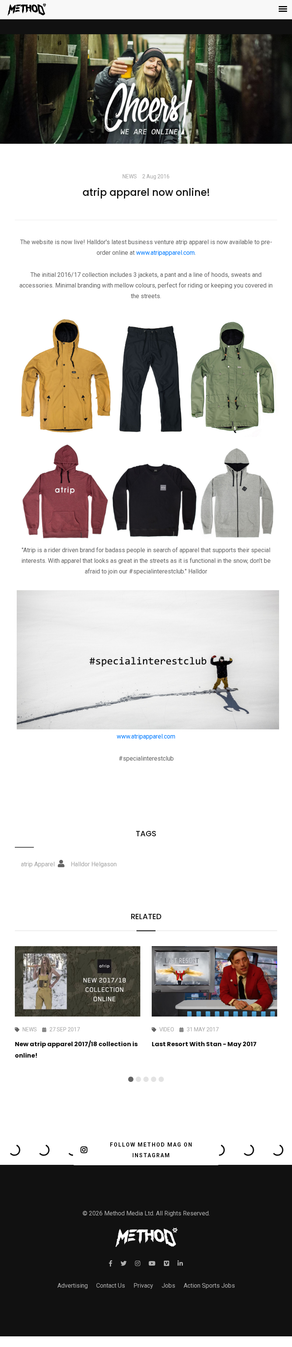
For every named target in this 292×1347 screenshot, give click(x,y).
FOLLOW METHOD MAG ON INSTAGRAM (151, 1150)
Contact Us (110, 1285)
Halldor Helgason (94, 864)
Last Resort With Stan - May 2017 (204, 1044)
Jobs (168, 1285)
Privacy (143, 1285)
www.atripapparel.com (165, 252)
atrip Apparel (38, 864)
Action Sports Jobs (209, 1285)
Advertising (72, 1285)
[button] (130, 1079)
